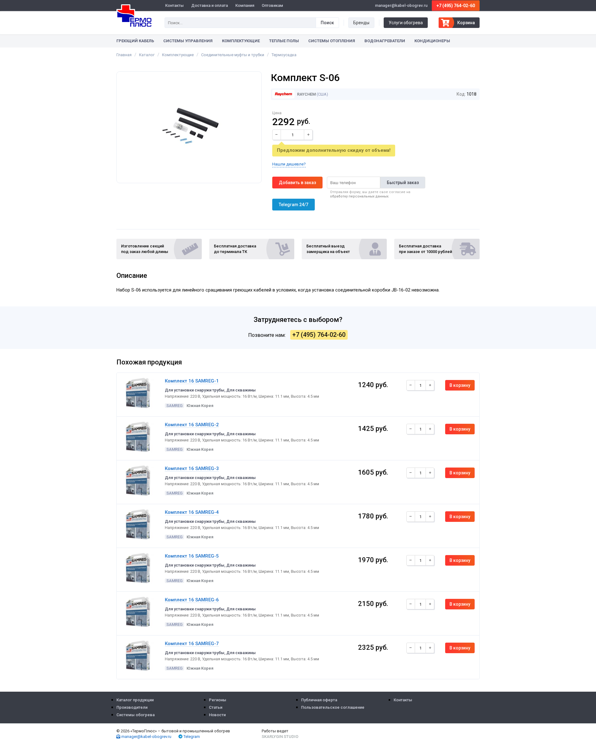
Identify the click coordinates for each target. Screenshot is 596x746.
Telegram (191, 736)
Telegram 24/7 (293, 204)
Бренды (361, 22)
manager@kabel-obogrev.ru (145, 736)
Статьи (215, 707)
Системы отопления (331, 40)
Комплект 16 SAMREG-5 (192, 556)
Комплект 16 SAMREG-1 (192, 381)
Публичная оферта (319, 700)
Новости (217, 714)
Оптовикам (272, 5)
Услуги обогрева (406, 22)
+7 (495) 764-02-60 (455, 5)
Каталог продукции (135, 700)
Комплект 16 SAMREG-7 (192, 643)
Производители (131, 707)
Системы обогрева (135, 714)
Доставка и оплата (209, 5)
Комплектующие (241, 40)
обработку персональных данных (359, 196)
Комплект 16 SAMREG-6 (192, 600)
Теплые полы (284, 40)
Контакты (174, 5)
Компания (244, 5)
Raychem (306, 94)
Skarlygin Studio (280, 736)
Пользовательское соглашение (332, 707)
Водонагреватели (384, 40)
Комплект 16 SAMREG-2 (192, 424)
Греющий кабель (135, 40)
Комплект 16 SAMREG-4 (192, 512)
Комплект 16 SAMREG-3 (192, 468)
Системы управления (188, 40)
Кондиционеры (432, 40)
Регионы (217, 700)
